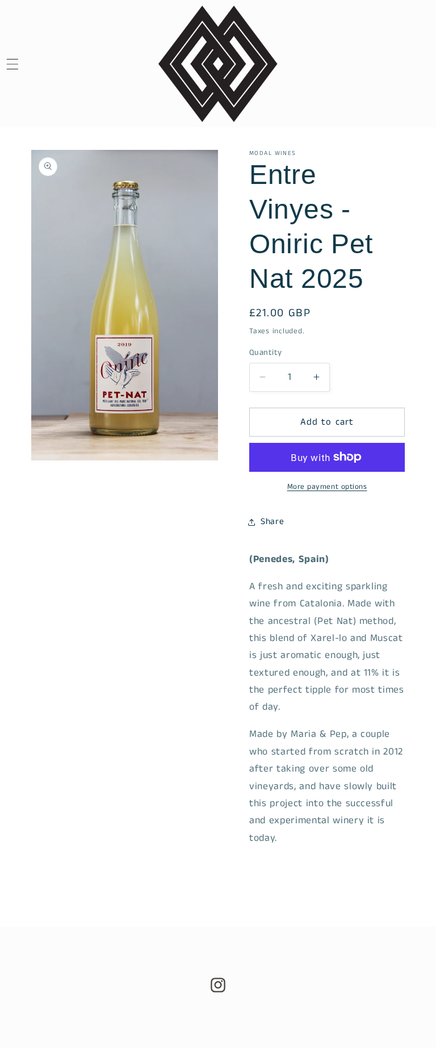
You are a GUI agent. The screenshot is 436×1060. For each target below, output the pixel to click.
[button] (26, 64)
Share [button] (272, 522)
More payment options (327, 486)
